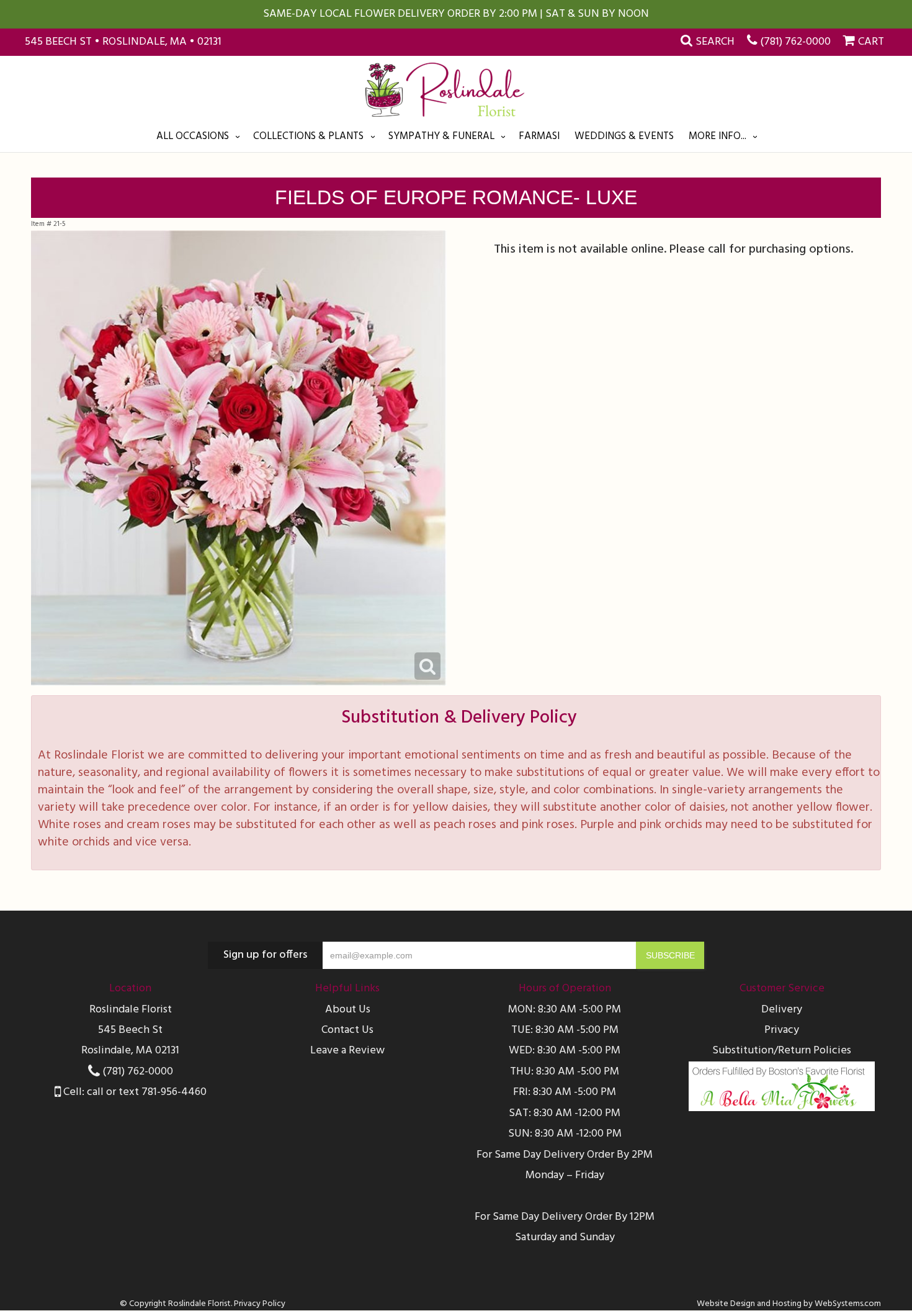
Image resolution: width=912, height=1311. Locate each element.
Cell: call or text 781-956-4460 (134, 1092)
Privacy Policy (259, 1304)
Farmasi (539, 136)
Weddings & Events (624, 136)
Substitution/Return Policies (781, 1051)
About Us (347, 1010)
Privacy (781, 1030)
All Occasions (192, 136)
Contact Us (347, 1030)
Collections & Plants (308, 136)
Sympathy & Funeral (441, 136)
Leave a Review (347, 1051)
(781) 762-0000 (795, 42)
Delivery (781, 1010)
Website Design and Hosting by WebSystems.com (789, 1304)
